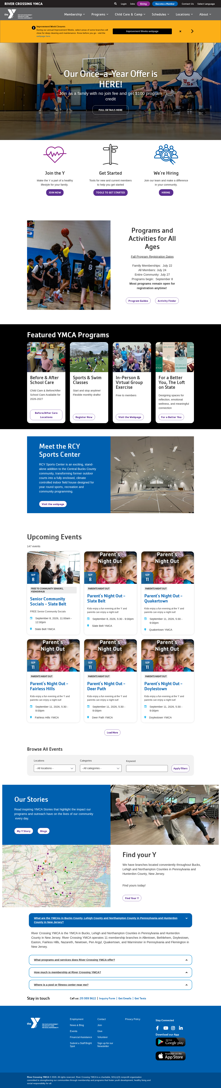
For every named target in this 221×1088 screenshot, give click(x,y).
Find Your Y (132, 898)
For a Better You (171, 417)
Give (99, 1031)
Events (73, 1031)
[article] (110, 31)
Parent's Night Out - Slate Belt (106, 598)
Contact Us (188, 3)
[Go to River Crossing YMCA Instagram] (173, 1028)
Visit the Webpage (129, 417)
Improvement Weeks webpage (142, 31)
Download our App (167, 1034)
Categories (86, 760)
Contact (101, 1019)
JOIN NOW (55, 192)
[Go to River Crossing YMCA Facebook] (158, 1028)
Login (124, 3)
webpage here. (44, 36)
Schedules (159, 14)
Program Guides (138, 300)
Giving (143, 3)
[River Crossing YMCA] (22, 13)
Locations (183, 14)
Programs (98, 14)
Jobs (132, 3)
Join (99, 1025)
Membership (73, 14)
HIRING (166, 192)
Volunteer (102, 1037)
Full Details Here (111, 109)
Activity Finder (167, 300)
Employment (76, 1019)
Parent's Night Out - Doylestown (163, 686)
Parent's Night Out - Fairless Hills (49, 686)
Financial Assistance (81, 1037)
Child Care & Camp (129, 14)
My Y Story (24, 831)
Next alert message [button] (192, 31)
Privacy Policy (132, 1019)
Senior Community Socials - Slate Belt (48, 601)
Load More (112, 732)
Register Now (83, 417)
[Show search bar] (115, 4)
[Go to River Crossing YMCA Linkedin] (181, 1028)
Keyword (131, 761)
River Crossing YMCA (24, 4)
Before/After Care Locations (46, 415)
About (204, 14)
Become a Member (165, 3)
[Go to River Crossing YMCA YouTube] (165, 1028)
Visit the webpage (53, 504)
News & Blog (77, 1025)
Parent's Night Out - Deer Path (106, 686)
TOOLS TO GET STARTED (110, 192)
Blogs (43, 831)
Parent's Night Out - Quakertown (163, 598)
